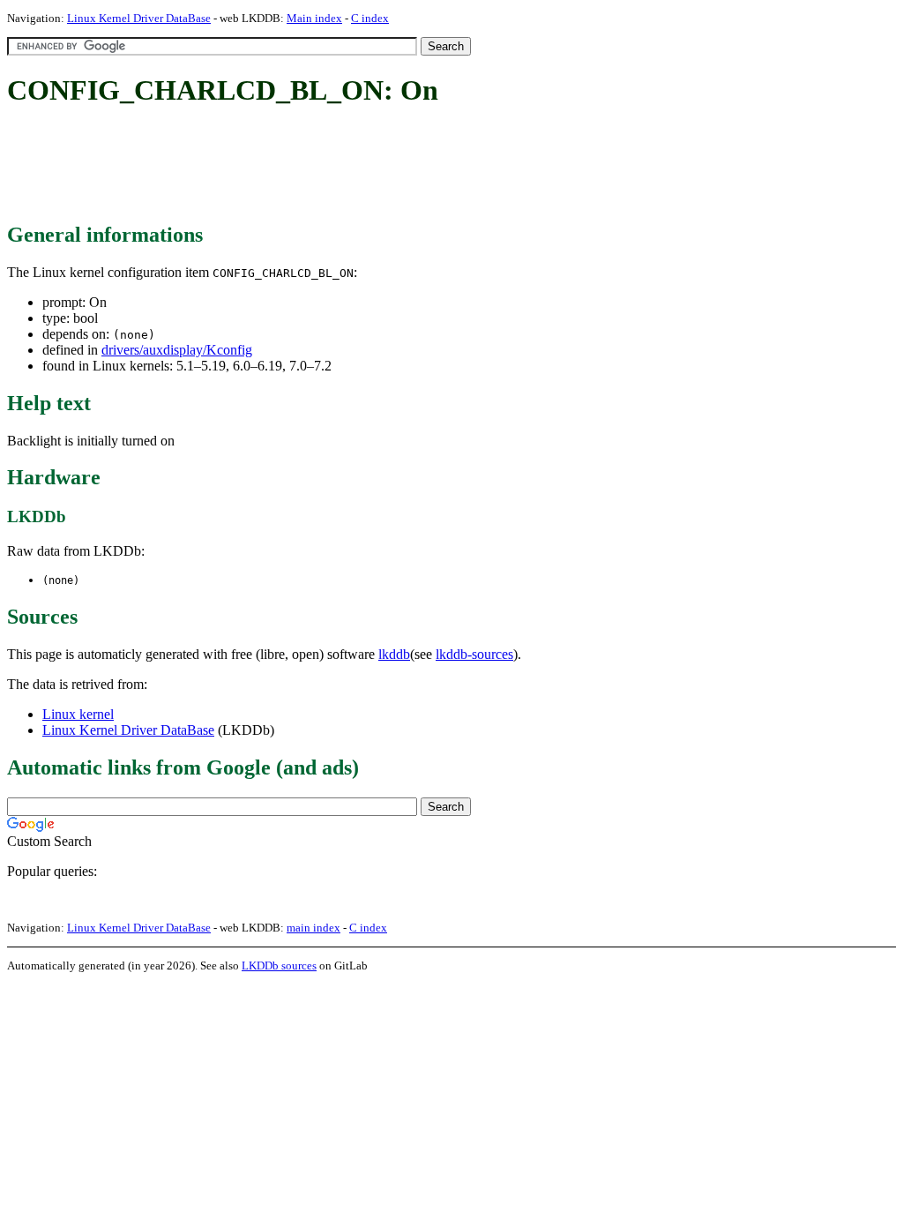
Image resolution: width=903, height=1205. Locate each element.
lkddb (394, 654)
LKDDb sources (279, 965)
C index (370, 18)
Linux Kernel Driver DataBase (139, 18)
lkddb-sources (474, 654)
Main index (314, 18)
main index (313, 927)
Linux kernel (78, 714)
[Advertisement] (328, 166)
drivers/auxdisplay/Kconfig (176, 349)
